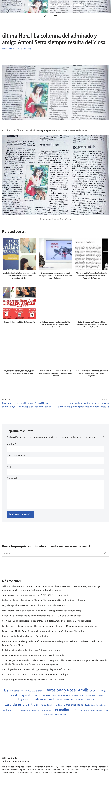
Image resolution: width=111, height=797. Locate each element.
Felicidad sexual (78, 695)
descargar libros (24, 695)
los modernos (101, 705)
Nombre (11, 444)
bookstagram (103, 691)
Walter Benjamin (60, 714)
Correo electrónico (16, 455)
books (93, 691)
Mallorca (6, 710)
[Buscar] (45, 16)
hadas (59, 699)
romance (35, 710)
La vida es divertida (21, 704)
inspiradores (89, 699)
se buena (49, 710)
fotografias (22, 699)
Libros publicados (73, 705)
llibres (93, 705)
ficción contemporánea (94, 695)
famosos (53, 696)
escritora (46, 695)
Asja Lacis (31, 691)
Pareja (23, 710)
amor (24, 691)
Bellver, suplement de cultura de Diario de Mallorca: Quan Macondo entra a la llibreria (43, 600)
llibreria (87, 705)
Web (9, 467)
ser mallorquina (65, 710)
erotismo (38, 695)
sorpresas (90, 710)
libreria (49, 705)
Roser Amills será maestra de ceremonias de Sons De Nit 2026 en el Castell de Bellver (42, 615)
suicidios (99, 710)
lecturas (42, 705)
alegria (7, 691)
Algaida (15, 690)
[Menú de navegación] (55, 16)
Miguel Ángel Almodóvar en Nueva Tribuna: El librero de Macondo (33, 605)
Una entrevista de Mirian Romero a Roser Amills (25, 636)
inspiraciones (76, 699)
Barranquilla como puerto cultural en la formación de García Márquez (35, 674)
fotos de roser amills (42, 699)
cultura (11, 695)
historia (66, 700)
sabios (42, 710)
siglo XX (82, 710)
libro (55, 705)
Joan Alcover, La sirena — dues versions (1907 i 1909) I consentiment (35, 595)
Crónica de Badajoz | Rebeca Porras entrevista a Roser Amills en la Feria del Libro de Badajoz (46, 621)
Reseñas (27, 48)
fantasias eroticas (63, 695)
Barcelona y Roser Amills (67, 690)
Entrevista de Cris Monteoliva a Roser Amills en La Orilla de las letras (35, 655)
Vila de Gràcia (48, 714)
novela (16, 710)
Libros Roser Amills (12, 48)
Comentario (13, 478)
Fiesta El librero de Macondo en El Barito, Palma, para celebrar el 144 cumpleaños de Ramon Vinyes (49, 626)
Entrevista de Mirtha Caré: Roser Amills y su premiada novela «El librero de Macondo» (43, 631)
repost (29, 710)
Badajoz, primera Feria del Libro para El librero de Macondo (31, 650)
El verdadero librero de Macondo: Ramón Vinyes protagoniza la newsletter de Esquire (43, 610)
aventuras (40, 691)
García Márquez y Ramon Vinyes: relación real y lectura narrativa (33, 679)
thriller (105, 710)
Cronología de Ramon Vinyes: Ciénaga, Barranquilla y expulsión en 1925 (36, 669)
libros (60, 705)
